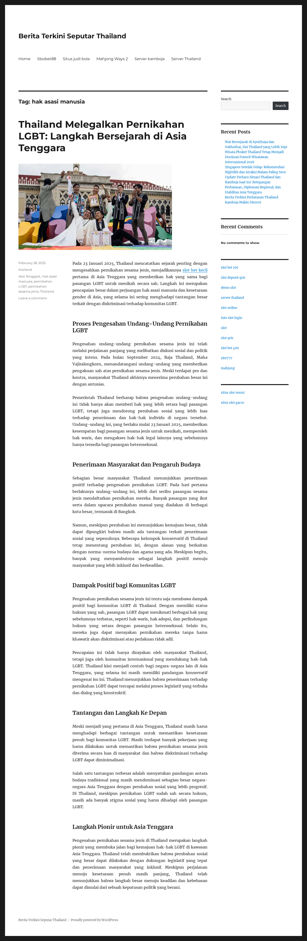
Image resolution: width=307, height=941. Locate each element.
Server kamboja (150, 59)
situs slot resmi (232, 393)
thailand (25, 269)
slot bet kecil (195, 270)
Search (226, 99)
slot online (229, 308)
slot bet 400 (230, 348)
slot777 (226, 358)
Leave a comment (32, 298)
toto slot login (231, 318)
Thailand (47, 291)
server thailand (232, 298)
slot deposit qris (233, 278)
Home (24, 59)
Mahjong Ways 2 (112, 59)
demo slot (228, 288)
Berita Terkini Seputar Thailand (72, 36)
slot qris (227, 338)
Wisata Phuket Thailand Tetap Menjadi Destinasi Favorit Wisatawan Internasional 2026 (254, 157)
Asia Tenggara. (29, 276)
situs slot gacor (232, 403)
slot (224, 328)
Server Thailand (186, 59)
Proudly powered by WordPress (94, 920)
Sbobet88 (46, 59)
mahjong (228, 368)
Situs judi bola (76, 59)
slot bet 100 (229, 268)
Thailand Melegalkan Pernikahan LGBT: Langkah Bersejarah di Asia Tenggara (102, 136)
